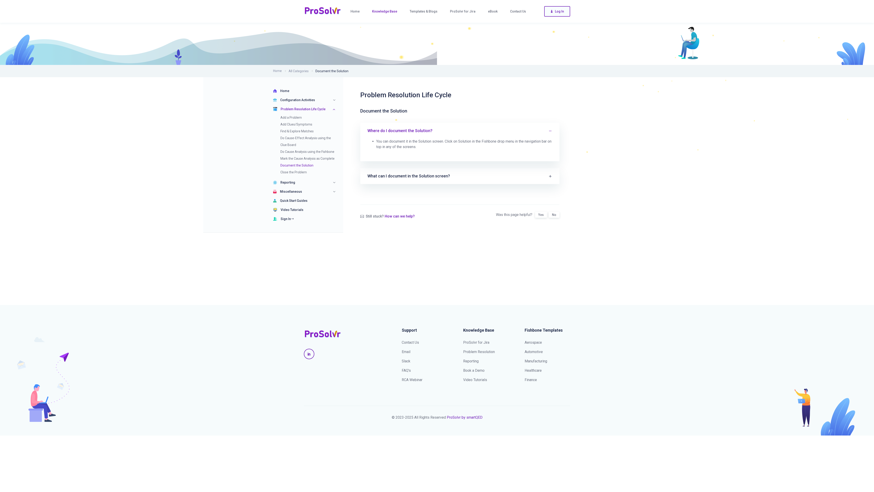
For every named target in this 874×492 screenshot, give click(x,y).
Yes (541, 215)
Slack (406, 361)
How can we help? (400, 216)
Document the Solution (296, 165)
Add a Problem (291, 117)
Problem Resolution (479, 352)
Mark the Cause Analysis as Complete (307, 158)
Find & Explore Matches (297, 131)
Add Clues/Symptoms (296, 124)
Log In (559, 11)
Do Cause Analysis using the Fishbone (307, 152)
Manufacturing (536, 361)
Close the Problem (293, 172)
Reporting (471, 361)
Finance (531, 380)
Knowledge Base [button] (384, 11)
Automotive (534, 352)
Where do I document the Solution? (399, 130)
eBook (493, 11)
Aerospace (533, 342)
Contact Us (410, 342)
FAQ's (406, 370)
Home (277, 71)
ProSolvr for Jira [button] (462, 11)
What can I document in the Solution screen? (408, 176)
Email (406, 352)
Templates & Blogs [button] (423, 11)
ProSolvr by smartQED (465, 417)
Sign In (286, 219)
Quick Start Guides (293, 200)
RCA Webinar (412, 380)
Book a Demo (474, 370)
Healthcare (533, 370)
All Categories (299, 71)
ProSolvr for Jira (476, 342)
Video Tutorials (292, 210)
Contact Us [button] (518, 11)
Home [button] (355, 11)
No (554, 215)
